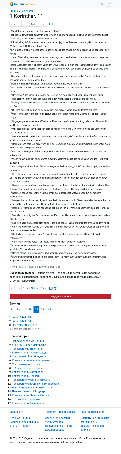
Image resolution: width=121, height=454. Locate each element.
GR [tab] (42, 309)
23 (11, 185)
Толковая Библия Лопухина (29, 356)
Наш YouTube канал (92, 411)
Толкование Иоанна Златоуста (31, 379)
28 (11, 222)
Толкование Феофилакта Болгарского (35, 383)
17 (11, 136)
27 (11, 215)
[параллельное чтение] (51, 24)
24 (11, 192)
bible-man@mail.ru (71, 442)
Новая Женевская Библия (28, 341)
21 (11, 166)
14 (11, 113)
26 (11, 207)
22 (11, 173)
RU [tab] (12, 309)
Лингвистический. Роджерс (29, 391)
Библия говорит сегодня (27, 368)
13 (11, 109)
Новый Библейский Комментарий (32, 387)
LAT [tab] (49, 309)
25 (11, 200)
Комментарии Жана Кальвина (30, 360)
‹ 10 (13, 23)
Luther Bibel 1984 (22, 317)
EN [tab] (30, 309)
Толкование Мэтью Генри (27, 348)
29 (11, 226)
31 (11, 241)
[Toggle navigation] (109, 4)
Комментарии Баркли (25, 375)
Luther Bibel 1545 (22, 321)
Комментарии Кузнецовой (28, 403)
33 (11, 252)
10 (11, 94)
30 (11, 234)
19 (11, 151)
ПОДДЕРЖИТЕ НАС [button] (60, 296)
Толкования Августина (26, 364)
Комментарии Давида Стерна (30, 395)
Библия (14, 11)
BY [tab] (18, 309)
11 (11, 98)
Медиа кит (16, 411)
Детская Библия (20, 418)
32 (11, 245)
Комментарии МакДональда (29, 352)
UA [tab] (24, 309)
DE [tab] (36, 309)
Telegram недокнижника (60, 411)
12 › (43, 23)
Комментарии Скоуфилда (28, 372)
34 (11, 256)
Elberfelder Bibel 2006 (24, 325)
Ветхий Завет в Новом (26, 399)
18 (11, 143)
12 (11, 102)
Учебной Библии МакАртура (29, 344)
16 (11, 128)
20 (11, 158)
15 (11, 121)
